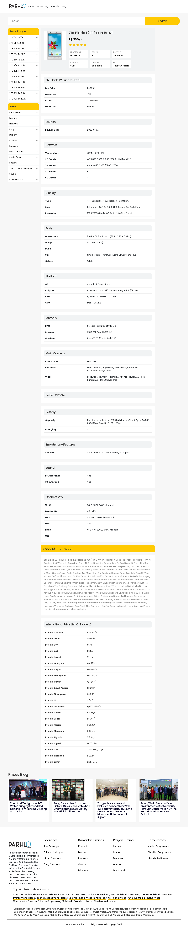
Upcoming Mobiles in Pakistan (67, 901)
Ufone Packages (52, 858)
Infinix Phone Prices (24, 897)
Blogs (65, 6)
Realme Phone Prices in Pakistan (87, 897)
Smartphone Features (20, 168)
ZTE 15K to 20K (16, 43)
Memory (13, 146)
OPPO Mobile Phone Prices (94, 894)
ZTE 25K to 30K (17, 59)
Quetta (82, 864)
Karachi (82, 846)
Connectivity (16, 179)
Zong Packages (52, 864)
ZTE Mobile (92, 100)
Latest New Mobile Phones (101, 901)
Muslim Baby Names (158, 846)
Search (162, 21)
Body (11, 129)
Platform (13, 140)
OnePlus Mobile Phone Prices (144, 897)
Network (13, 123)
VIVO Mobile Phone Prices (125, 894)
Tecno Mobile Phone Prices (52, 897)
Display (13, 134)
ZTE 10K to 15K (16, 37)
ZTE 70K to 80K (17, 87)
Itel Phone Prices (117, 897)
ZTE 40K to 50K (17, 70)
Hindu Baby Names (158, 858)
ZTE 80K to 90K (17, 93)
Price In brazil (15, 112)
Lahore (82, 852)
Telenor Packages (53, 852)
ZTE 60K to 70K (17, 82)
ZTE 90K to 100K (17, 98)
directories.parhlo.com (77, 924)
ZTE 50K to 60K (17, 76)
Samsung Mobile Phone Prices (30, 894)
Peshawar (83, 858)
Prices (31, 6)
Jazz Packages (51, 846)
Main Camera (16, 151)
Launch (13, 118)
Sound (12, 173)
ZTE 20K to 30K (17, 54)
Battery (13, 162)
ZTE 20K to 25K (17, 48)
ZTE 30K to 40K (17, 65)
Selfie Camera (16, 157)
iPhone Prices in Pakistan (63, 894)
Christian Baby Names (159, 852)
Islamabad (84, 870)
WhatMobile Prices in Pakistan (30, 901)
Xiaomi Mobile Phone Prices (156, 894)
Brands (55, 6)
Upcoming (42, 6)
